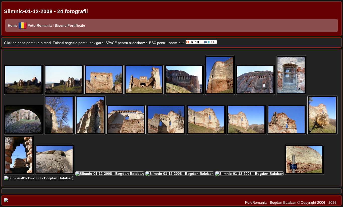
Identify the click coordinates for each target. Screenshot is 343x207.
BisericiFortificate (69, 25)
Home (13, 25)
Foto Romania (40, 25)
